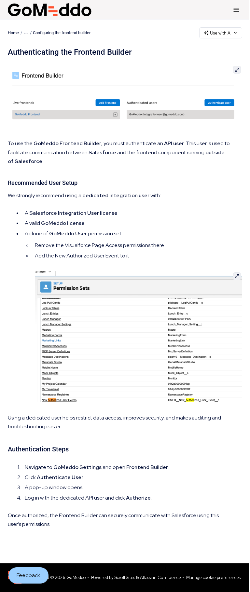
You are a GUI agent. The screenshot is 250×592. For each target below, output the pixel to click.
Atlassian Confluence (160, 577)
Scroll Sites (125, 577)
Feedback (28, 575)
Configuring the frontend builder (61, 32)
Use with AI (220, 33)
